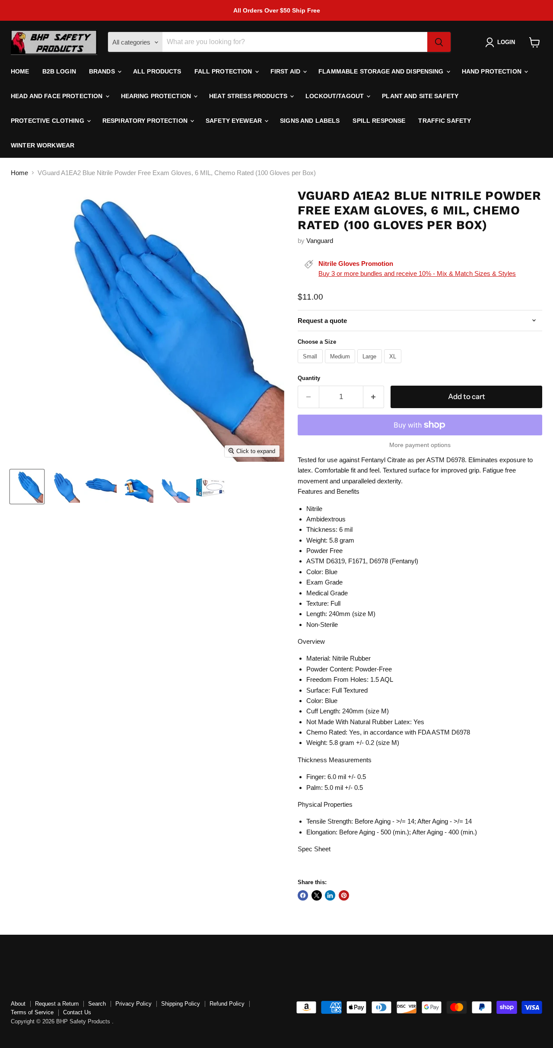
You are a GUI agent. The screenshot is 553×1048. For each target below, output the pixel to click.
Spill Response (379, 120)
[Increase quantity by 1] (374, 397)
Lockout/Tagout (335, 96)
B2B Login (59, 71)
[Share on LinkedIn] (330, 895)
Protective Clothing (48, 120)
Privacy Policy (133, 1003)
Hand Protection (492, 71)
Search (97, 1003)
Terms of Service (32, 1012)
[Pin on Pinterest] (344, 895)
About (18, 1003)
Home (20, 71)
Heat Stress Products (249, 96)
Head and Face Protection (58, 96)
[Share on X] (316, 895)
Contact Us (77, 1012)
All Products (157, 71)
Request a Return (57, 1003)
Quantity (309, 378)
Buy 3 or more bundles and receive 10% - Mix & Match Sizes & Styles (417, 273)
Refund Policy (227, 1003)
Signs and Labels (310, 120)
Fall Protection (224, 71)
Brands (103, 71)
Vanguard (319, 240)
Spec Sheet (314, 849)
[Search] (439, 42)
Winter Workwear (42, 145)
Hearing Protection (157, 96)
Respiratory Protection (145, 120)
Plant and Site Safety (420, 96)
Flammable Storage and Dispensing (381, 71)
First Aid (286, 71)
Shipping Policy (180, 1003)
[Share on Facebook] (303, 895)
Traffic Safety (444, 120)
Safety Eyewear (235, 120)
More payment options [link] (420, 444)
